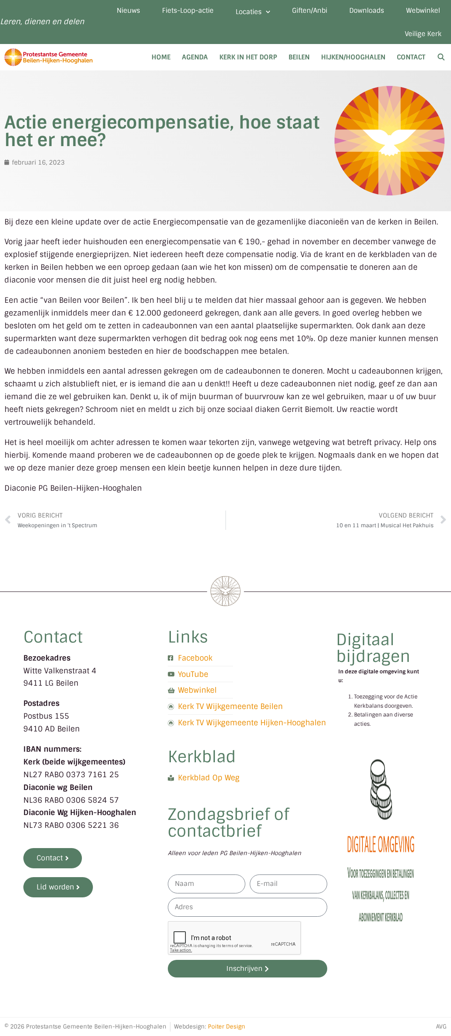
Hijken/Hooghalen (353, 57)
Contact (411, 57)
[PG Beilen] (50, 57)
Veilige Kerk (423, 33)
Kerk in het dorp (248, 57)
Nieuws (128, 10)
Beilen (299, 57)
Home (161, 57)
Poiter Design (226, 1026)
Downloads (366, 10)
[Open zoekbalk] (441, 57)
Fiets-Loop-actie (188, 10)
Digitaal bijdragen (373, 648)
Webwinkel (423, 10)
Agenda (195, 57)
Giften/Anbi (309, 10)
